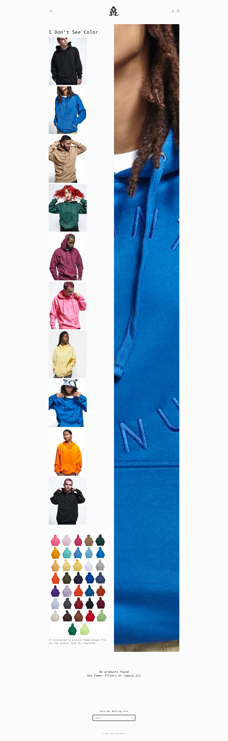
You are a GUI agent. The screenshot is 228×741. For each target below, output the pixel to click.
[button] (51, 11)
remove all (132, 675)
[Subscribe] (132, 718)
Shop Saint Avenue (117, 733)
